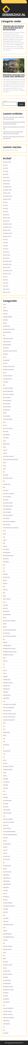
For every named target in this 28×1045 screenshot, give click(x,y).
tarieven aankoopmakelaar (10, 834)
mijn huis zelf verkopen (9, 716)
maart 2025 (6, 214)
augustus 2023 (7, 273)
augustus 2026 (7, 162)
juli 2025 (5, 202)
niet (4, 741)
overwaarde (6, 782)
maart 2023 (6, 289)
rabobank (5, 797)
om (4, 757)
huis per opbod (7, 512)
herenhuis (5, 475)
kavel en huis (6, 577)
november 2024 (7, 227)
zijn (4, 1030)
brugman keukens (7, 375)
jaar (4, 571)
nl (3, 747)
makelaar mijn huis (8, 682)
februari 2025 (6, 217)
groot (4, 465)
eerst (4, 422)
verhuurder (6, 896)
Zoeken (5, 101)
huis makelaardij (7, 509)
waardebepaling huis (8, 937)
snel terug (5, 825)
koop (4, 602)
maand (5, 670)
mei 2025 (5, 208)
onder (4, 760)
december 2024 (7, 224)
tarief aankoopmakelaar (9, 831)
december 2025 (7, 186)
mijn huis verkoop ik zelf (9, 713)
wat (4, 943)
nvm (4, 754)
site (4, 816)
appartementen (7, 332)
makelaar (5, 676)
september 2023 (7, 270)
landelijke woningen (8, 654)
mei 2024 (5, 245)
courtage (5, 382)
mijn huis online (7, 710)
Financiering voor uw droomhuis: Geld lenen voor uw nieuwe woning (13, 132)
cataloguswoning (7, 378)
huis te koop (6, 518)
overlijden (5, 778)
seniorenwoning (7, 813)
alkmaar (5, 323)
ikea (4, 564)
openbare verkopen (8, 766)
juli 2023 (5, 276)
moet (4, 723)
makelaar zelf (6, 685)
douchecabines (7, 406)
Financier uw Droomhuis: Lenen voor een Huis (14, 127)
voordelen (5, 918)
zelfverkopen (6, 1023)
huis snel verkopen (8, 515)
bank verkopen (7, 341)
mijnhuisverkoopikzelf (8, 720)
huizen (4, 540)
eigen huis (5, 431)
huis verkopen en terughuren (10, 527)
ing (4, 568)
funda (4, 447)
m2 (4, 664)
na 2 (4, 726)
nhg (4, 738)
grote (4, 468)
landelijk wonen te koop (9, 648)
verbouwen (6, 887)
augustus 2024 (7, 236)
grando (5, 453)
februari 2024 (6, 255)
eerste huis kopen (8, 428)
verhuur (5, 893)
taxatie (5, 840)
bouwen (5, 363)
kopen (4, 617)
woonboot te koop (8, 986)
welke (4, 958)
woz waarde (6, 1002)
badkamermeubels (8, 338)
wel (4, 955)
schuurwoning (6, 809)
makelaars (5, 692)
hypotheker (6, 561)
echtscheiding (6, 416)
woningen (5, 977)
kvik (4, 639)
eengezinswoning (7, 419)
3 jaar (4, 304)
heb (4, 471)
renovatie (5, 803)
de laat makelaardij (8, 391)
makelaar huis (6, 679)
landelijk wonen (7, 645)
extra (4, 440)
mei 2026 (5, 171)
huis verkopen (6, 524)
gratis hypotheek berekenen (10, 459)
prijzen (5, 794)
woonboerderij (7, 983)
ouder (4, 772)
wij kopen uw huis (7, 964)
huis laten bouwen (8, 502)
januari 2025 (6, 221)
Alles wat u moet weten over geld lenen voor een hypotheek (13, 118)
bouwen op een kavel (8, 366)
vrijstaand (5, 921)
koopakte (5, 605)
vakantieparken (7, 884)
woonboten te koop (8, 989)
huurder (5, 546)
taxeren (5, 850)
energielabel (6, 434)
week (4, 952)
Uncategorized (7, 865)
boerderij (5, 354)
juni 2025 (5, 205)
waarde (5, 930)
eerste (5, 425)
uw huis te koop (7, 871)
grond (4, 462)
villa (4, 915)
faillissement (6, 444)
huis (4, 487)
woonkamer (6, 999)
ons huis (5, 763)
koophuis (5, 608)
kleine (4, 595)
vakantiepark (6, 881)
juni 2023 (5, 279)
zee (4, 1005)
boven (4, 372)
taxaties (5, 847)
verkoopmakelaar (7, 902)
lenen (4, 657)
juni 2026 (5, 168)
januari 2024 (6, 258)
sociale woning (7, 828)
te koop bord (6, 856)
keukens (5, 583)
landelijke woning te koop (9, 651)
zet (4, 1026)
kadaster (5, 574)
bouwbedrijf (6, 360)
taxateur (5, 837)
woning (5, 968)
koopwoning (6, 611)
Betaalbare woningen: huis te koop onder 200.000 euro (14, 75)
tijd (4, 862)
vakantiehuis (6, 875)
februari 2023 (6, 292)
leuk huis (5, 661)
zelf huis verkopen (8, 1014)
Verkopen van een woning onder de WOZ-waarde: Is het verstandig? (13, 27)
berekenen (6, 347)
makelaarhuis (6, 688)
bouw (4, 357)
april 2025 (5, 211)
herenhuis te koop (8, 478)
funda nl (5, 450)
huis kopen (6, 499)
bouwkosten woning (8, 369)
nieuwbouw (6, 744)
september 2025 (7, 196)
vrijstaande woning (8, 924)
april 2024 (5, 248)
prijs (4, 791)
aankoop (5, 313)
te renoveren (6, 859)
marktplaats (6, 698)
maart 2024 (6, 252)
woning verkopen (7, 974)
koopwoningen (7, 614)
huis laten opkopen (8, 506)
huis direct (5, 490)
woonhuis (5, 995)
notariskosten (6, 751)
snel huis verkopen (8, 819)
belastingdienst (7, 344)
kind (4, 586)
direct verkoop (7, 397)
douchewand (6, 409)
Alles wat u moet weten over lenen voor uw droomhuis (13, 137)
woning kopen (6, 971)
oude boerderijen (7, 769)
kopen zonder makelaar (9, 620)
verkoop (5, 899)
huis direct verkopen (8, 493)
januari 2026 (6, 183)
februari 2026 (6, 180)
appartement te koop (8, 329)
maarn (4, 673)
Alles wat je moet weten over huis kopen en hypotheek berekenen (14, 122)
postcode (5, 788)
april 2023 (5, 286)
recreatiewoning (7, 800)
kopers (5, 623)
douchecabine (6, 403)
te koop (5, 853)
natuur (4, 735)
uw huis (5, 868)
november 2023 (7, 264)
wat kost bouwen (7, 946)
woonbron (5, 992)
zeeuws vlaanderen (8, 1008)
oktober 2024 (6, 230)
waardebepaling (7, 933)
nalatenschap (6, 732)
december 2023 (7, 261)
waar (4, 927)
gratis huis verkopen (8, 456)
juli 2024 (5, 239)
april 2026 (5, 174)
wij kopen (5, 961)
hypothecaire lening (8, 555)
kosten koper (6, 633)
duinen (4, 413)
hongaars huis (6, 484)
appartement (6, 326)
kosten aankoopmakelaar (9, 630)
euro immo (6, 437)
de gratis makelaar (8, 388)
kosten (5, 626)
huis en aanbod (7, 496)
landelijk (5, 642)
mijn (4, 701)
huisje (4, 533)
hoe (4, 481)
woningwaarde (7, 980)
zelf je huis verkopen (8, 1017)
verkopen (5, 909)
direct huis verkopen (8, 394)
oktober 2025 (6, 193)
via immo (5, 912)
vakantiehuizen (7, 878)
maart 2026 (6, 177)
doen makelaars (7, 400)
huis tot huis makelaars (9, 521)
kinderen (5, 589)
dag (4, 385)
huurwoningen (6, 552)
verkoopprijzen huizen (9, 906)
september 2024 (7, 233)
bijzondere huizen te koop (10, 350)
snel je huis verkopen (8, 822)
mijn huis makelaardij (8, 707)
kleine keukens (7, 599)
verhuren (5, 890)
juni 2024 (5, 242)
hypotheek (6, 558)
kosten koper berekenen (9, 636)
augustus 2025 (7, 199)
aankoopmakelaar (7, 316)
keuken (5, 580)
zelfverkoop (6, 1020)
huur (4, 543)
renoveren (6, 806)
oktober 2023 (6, 267)
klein (4, 592)
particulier (5, 785)
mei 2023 (5, 283)
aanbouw (5, 310)
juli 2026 (5, 165)
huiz (4, 537)
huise (4, 530)
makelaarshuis (6, 695)
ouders (5, 775)
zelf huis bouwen (7, 1011)
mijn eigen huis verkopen (9, 704)
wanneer (5, 940)
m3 (4, 667)
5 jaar (4, 307)
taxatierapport (7, 844)
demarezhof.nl (13, 14)
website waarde (7, 949)
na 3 (4, 729)
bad (4, 335)
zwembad (5, 1033)
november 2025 (7, 190)
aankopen (5, 319)
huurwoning (6, 549)
